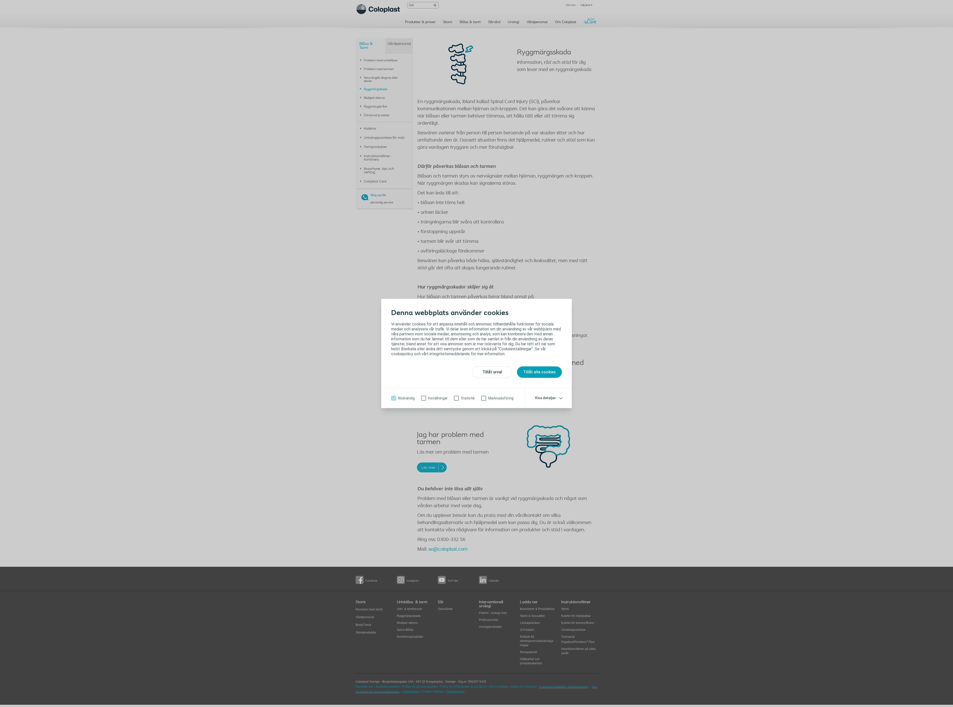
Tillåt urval (492, 372)
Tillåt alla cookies (539, 372)
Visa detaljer (545, 398)
